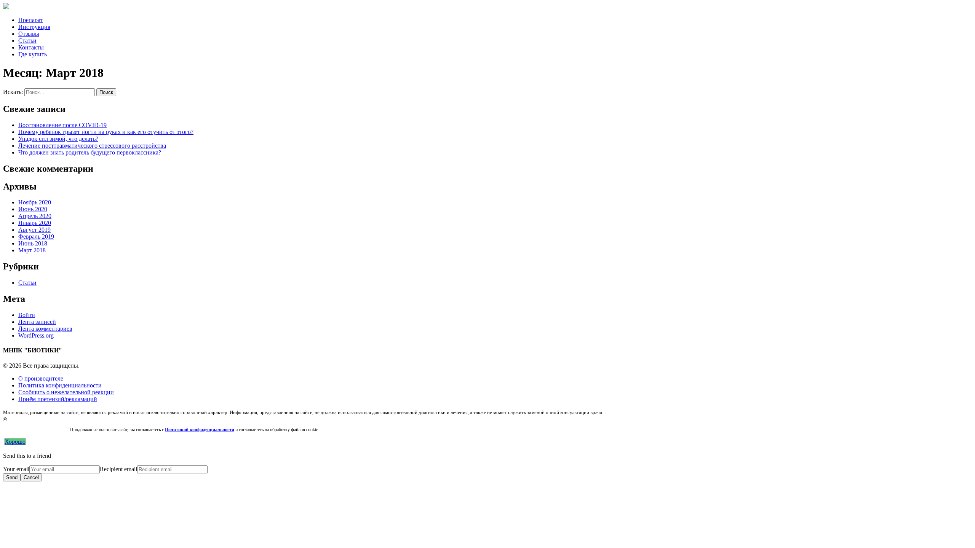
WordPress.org (36, 335)
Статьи (27, 40)
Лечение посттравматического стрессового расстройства (92, 145)
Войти (26, 315)
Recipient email (118, 469)
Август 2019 (34, 229)
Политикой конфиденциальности (199, 429)
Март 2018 (32, 250)
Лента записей (37, 322)
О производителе (40, 378)
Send (12, 477)
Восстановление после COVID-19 (62, 125)
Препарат (30, 20)
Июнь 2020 (32, 209)
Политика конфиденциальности (60, 385)
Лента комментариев (45, 328)
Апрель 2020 (34, 216)
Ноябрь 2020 (34, 202)
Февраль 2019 (36, 236)
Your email (16, 469)
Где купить (32, 54)
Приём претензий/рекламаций (57, 399)
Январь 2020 (34, 223)
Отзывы (28, 33)
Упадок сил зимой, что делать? (58, 138)
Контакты (31, 47)
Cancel (31, 477)
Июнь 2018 (32, 243)
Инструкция (34, 27)
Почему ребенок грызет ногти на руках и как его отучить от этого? (105, 132)
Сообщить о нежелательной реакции (66, 392)
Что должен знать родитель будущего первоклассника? (89, 152)
